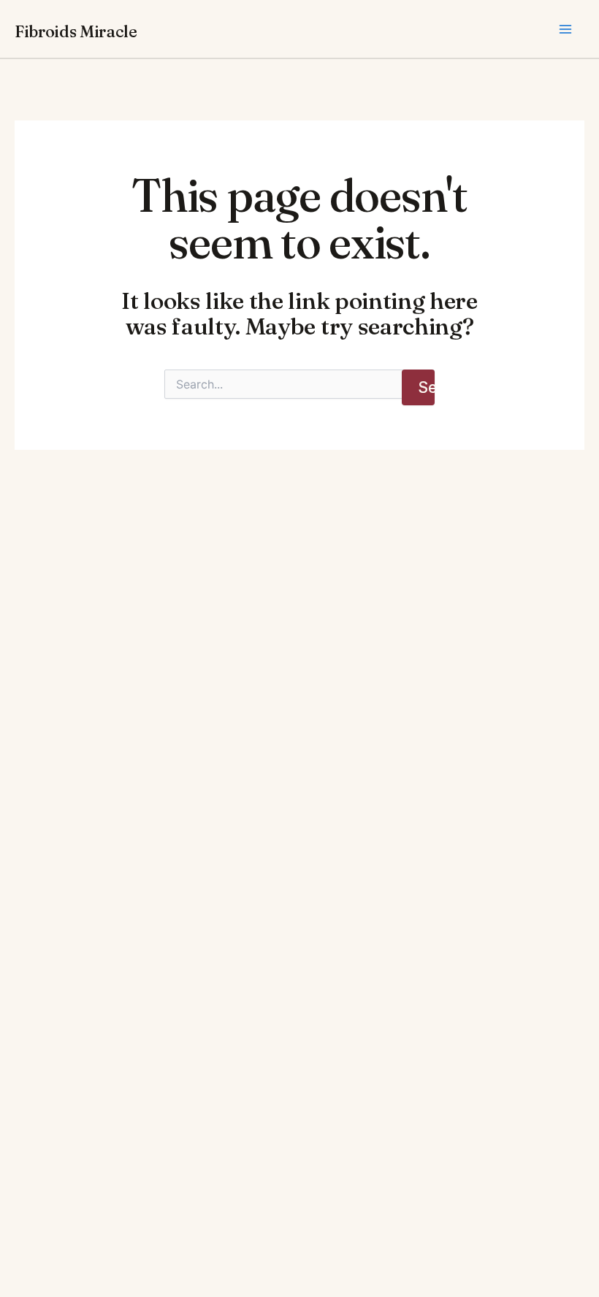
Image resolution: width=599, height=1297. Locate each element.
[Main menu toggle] (566, 29)
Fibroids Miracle (76, 31)
